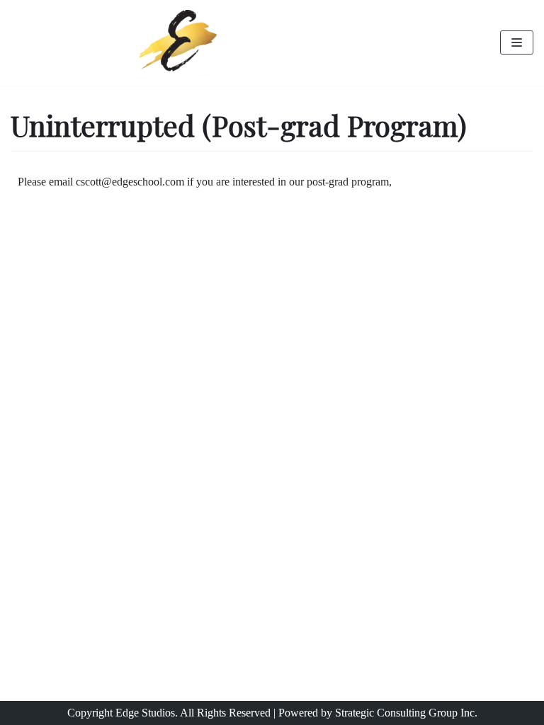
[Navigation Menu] (516, 42)
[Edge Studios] (181, 43)
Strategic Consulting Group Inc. (406, 713)
